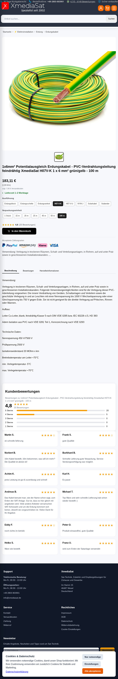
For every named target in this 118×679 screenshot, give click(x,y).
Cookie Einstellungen (70, 629)
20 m (26, 216)
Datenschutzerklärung (17, 672)
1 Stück (7, 216)
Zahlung (7, 621)
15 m (18, 216)
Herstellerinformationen (49, 271)
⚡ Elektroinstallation (23, 32)
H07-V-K (58, 204)
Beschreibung (10, 271)
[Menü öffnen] (114, 8)
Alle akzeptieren (93, 671)
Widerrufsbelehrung (70, 625)
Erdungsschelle (26, 204)
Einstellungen (91, 664)
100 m (62, 216)
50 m (53, 216)
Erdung (39, 32)
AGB (63, 617)
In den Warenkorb (21, 231)
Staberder (105, 204)
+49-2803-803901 (55, 1)
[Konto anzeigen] (101, 8)
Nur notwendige (93, 657)
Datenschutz (67, 621)
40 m (44, 216)
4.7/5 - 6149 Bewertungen (82, 1)
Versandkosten (10, 617)
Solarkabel (92, 204)
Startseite (7, 32)
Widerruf (7, 625)
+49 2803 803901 (11, 593)
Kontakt (6, 613)
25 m (35, 216)
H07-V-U (69, 204)
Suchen (111, 19)
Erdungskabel (52, 32)
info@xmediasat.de (12, 598)
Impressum (66, 613)
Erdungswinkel (44, 204)
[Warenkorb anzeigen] (107, 8)
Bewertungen (28, 271)
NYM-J (80, 204)
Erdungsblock (10, 204)
